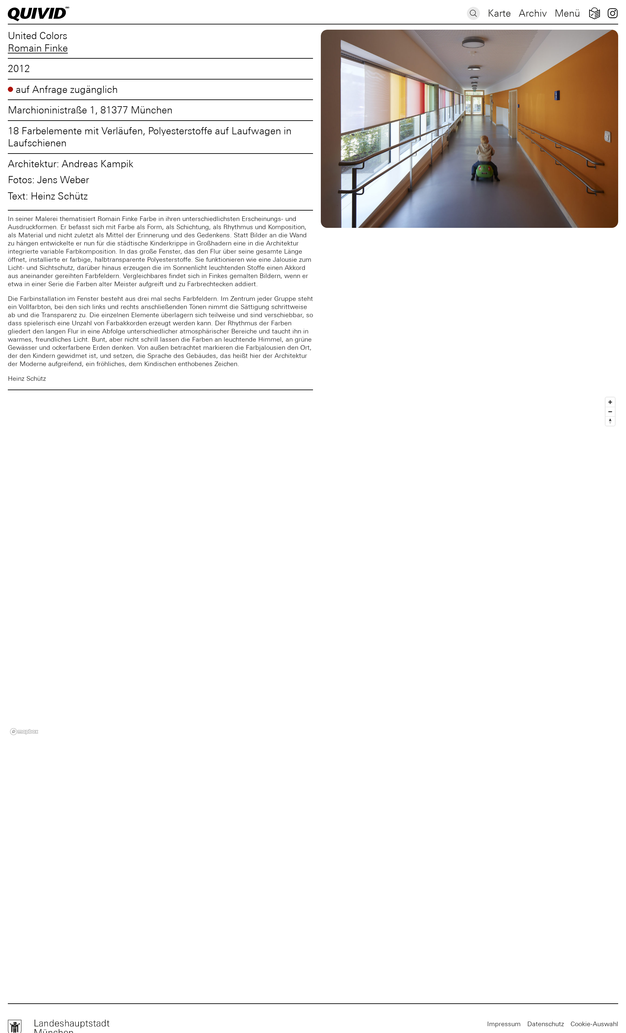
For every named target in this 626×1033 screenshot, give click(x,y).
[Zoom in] (610, 402)
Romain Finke (38, 48)
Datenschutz (545, 1023)
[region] (313, 565)
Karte (499, 13)
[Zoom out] (610, 411)
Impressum (504, 1023)
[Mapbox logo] (24, 731)
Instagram (612, 13)
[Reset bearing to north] (610, 421)
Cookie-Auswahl (594, 1023)
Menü (567, 13)
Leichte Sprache (594, 13)
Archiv (533, 13)
